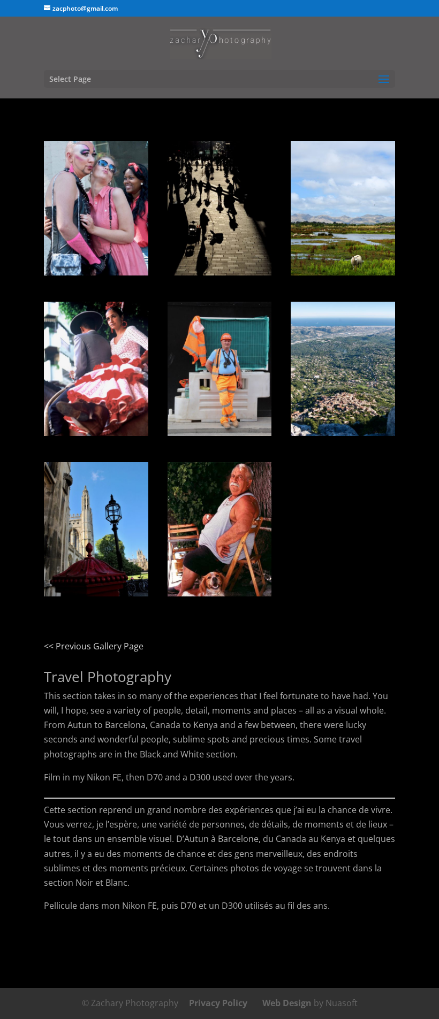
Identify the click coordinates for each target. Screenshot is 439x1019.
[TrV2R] (96, 433)
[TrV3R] (343, 433)
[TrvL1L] (96, 593)
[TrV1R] (220, 272)
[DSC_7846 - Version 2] (96, 272)
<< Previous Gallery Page (93, 646)
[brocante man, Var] (220, 593)
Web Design (287, 1003)
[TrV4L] (220, 433)
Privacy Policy (218, 1003)
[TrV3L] (343, 272)
